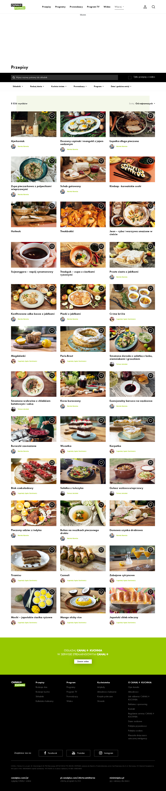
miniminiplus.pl (117, 777)
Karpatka (115, 445)
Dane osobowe (135, 721)
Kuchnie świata (58, 86)
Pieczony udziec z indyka (26, 530)
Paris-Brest (66, 355)
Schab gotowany (70, 186)
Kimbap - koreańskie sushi (125, 186)
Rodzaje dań (41, 687)
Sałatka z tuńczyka (71, 488)
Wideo (107, 6)
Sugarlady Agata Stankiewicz (126, 319)
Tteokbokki (67, 231)
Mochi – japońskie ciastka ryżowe (31, 617)
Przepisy (46, 6)
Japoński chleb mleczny (124, 617)
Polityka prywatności (137, 726)
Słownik (100, 701)
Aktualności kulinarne (106, 691)
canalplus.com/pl (19, 777)
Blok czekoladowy (22, 488)
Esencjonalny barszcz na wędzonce (131, 400)
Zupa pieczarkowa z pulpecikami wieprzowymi (31, 188)
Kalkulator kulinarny (44, 701)
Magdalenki (18, 355)
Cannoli (65, 575)
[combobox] (64, 77)
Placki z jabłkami (70, 313)
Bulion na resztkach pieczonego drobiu (79, 532)
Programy (60, 6)
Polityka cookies (135, 730)
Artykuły (101, 687)
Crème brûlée (117, 313)
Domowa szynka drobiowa (126, 530)
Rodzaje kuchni (43, 691)
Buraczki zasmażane (23, 445)
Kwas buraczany (70, 400)
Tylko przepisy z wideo (144, 77)
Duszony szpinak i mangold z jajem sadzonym (81, 143)
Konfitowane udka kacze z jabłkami (33, 313)
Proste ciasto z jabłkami (124, 271)
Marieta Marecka (23, 146)
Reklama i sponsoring (137, 704)
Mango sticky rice (71, 617)
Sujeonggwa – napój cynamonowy (32, 271)
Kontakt (131, 709)
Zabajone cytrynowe (122, 575)
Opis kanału (133, 687)
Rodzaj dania (36, 86)
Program (98, 86)
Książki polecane (105, 696)
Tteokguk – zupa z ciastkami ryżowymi (77, 273)
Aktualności (133, 691)
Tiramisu (16, 575)
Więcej (118, 6)
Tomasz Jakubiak (121, 364)
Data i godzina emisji (120, 86)
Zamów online (83, 661)
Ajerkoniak (18, 141)
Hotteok (16, 231)
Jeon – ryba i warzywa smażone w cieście (131, 233)
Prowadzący (76, 6)
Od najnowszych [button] (144, 103)
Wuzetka (65, 445)
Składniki (17, 86)
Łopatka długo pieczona (124, 141)
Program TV (93, 6)
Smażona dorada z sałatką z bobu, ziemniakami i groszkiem (131, 357)
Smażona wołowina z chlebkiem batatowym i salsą (30, 402)
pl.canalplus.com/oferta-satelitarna (77, 777)
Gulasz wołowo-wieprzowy (126, 488)
